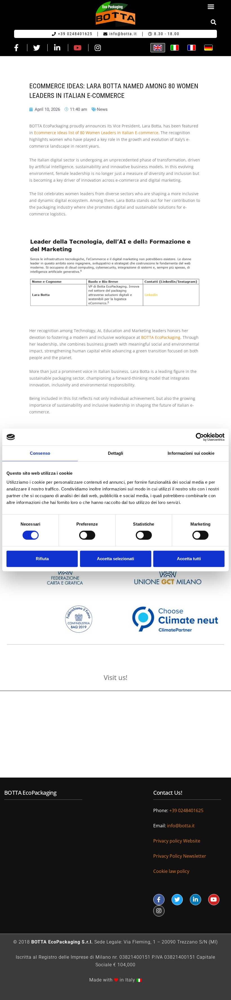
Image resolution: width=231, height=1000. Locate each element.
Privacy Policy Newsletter (179, 856)
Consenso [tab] (40, 453)
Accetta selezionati (115, 558)
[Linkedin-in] (195, 899)
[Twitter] (177, 899)
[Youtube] (213, 899)
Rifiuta (42, 558)
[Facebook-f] (159, 899)
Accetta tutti (189, 558)
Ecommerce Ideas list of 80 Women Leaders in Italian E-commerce (96, 132)
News (102, 109)
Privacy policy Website (177, 841)
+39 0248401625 (186, 810)
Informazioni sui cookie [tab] (191, 453)
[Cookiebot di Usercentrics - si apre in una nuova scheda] (200, 437)
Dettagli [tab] (115, 453)
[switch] (87, 535)
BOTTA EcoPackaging (160, 337)
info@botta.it (181, 826)
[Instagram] (159, 910)
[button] (211, 6)
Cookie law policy (171, 871)
